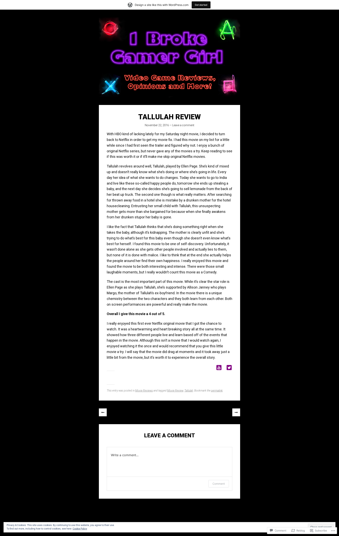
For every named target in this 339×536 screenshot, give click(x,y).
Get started (201, 4)
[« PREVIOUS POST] (103, 412)
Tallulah (188, 390)
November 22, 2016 (157, 125)
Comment (218, 483)
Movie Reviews (144, 390)
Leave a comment (183, 125)
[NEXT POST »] (236, 412)
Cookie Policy (80, 528)
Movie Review (175, 390)
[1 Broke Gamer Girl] (169, 57)
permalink (217, 390)
